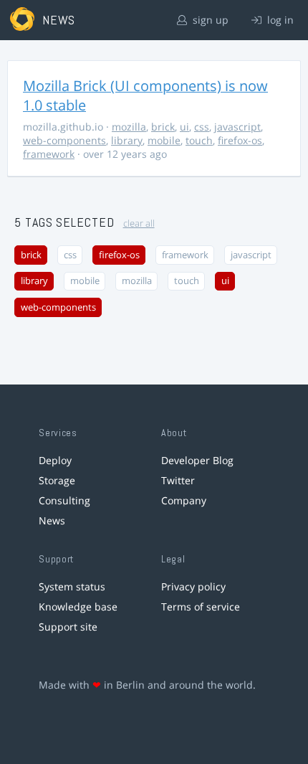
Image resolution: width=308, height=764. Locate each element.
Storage (57, 480)
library (127, 140)
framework (48, 154)
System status (72, 586)
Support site (68, 626)
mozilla (129, 126)
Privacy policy (193, 586)
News (52, 520)
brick (163, 126)
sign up (209, 20)
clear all (139, 223)
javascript (237, 126)
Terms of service (200, 606)
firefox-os (240, 140)
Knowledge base (78, 606)
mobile (164, 140)
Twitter (178, 480)
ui (184, 126)
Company (183, 500)
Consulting (64, 500)
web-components (64, 140)
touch (199, 140)
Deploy (55, 460)
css (201, 126)
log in (279, 20)
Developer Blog (197, 460)
